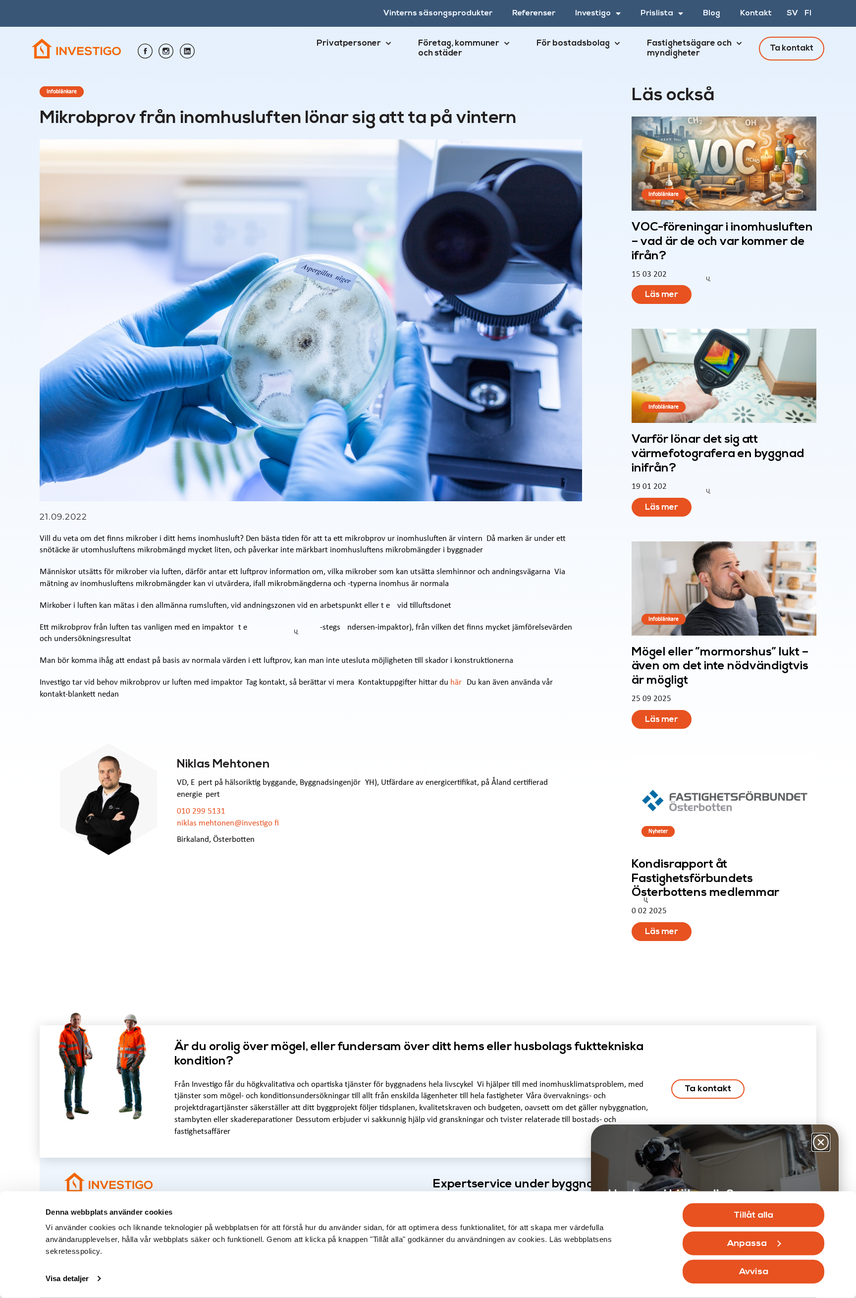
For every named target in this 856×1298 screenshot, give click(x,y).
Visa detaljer (67, 1278)
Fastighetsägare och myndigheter (689, 48)
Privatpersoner (349, 43)
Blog (711, 13)
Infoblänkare (62, 92)
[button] (821, 1142)
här (455, 682)
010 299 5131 (201, 811)
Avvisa (753, 1272)
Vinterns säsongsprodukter (437, 13)
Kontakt (756, 13)
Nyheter (658, 831)
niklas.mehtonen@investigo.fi (228, 823)
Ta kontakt (791, 48)
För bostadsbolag (573, 43)
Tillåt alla (753, 1215)
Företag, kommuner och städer (458, 48)
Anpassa (747, 1243)
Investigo (593, 13)
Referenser (533, 13)
